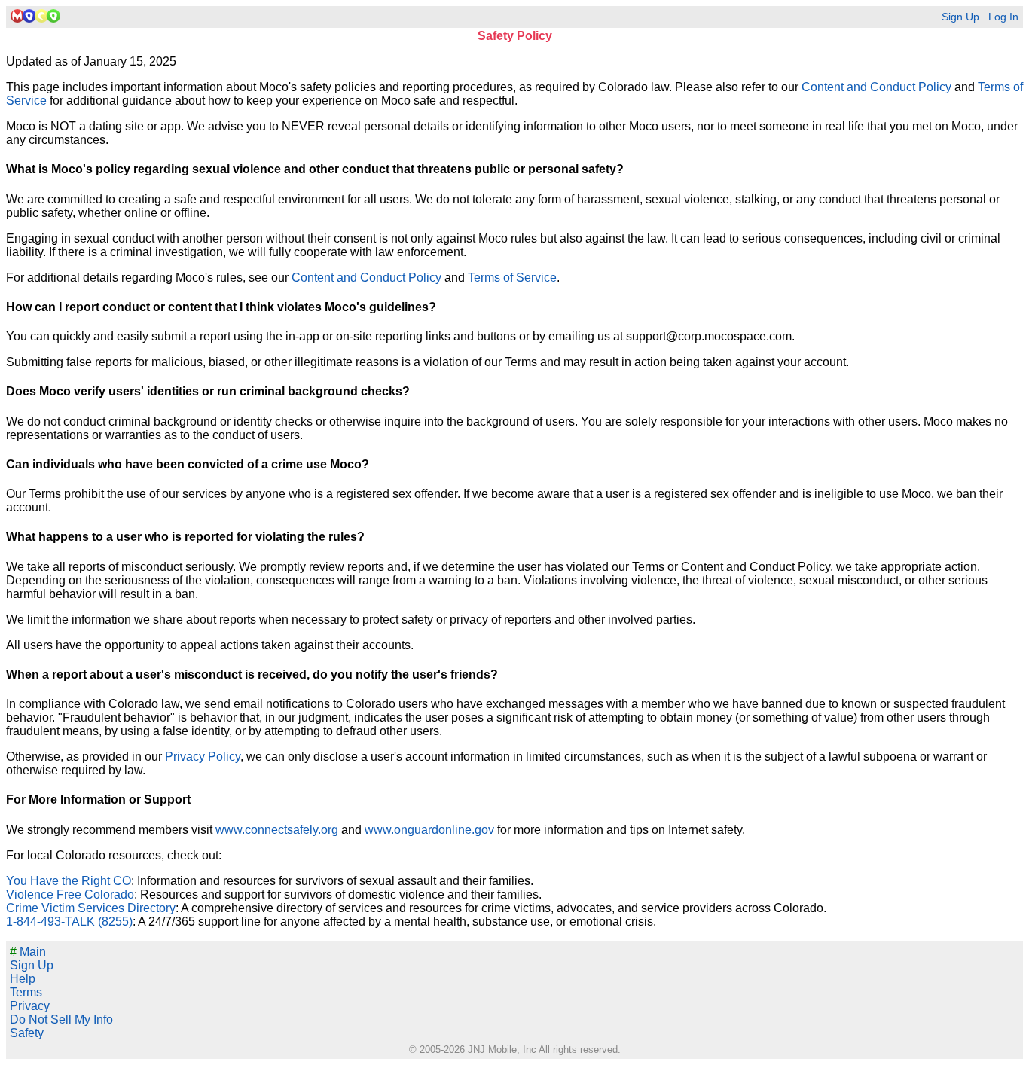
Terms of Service (512, 277)
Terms (26, 992)
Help (22, 978)
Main (28, 951)
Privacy (30, 1005)
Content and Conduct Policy (876, 87)
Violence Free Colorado (70, 894)
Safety (27, 1033)
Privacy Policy (202, 756)
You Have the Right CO (68, 880)
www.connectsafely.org (276, 829)
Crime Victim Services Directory (91, 908)
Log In (1003, 17)
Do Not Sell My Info (61, 1019)
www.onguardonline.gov (429, 829)
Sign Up (960, 17)
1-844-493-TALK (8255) (69, 921)
